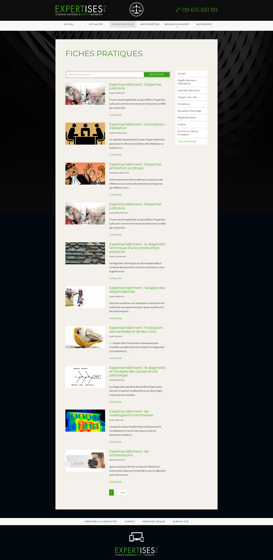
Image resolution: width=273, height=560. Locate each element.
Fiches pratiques (123, 24)
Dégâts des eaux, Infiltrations (187, 82)
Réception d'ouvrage (189, 111)
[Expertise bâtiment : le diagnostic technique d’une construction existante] (85, 253)
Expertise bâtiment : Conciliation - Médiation (138, 126)
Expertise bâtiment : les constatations (129, 453)
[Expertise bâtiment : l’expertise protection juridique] (85, 174)
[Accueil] (80, 10)
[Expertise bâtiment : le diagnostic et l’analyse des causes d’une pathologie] (85, 377)
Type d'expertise (186, 141)
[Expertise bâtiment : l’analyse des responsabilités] (85, 297)
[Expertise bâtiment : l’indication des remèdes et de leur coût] (85, 337)
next (122, 492)
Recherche (156, 74)
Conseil (181, 73)
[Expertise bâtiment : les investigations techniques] (85, 421)
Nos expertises (149, 24)
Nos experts (204, 24)
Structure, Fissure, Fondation (187, 133)
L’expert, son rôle (187, 97)
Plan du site (181, 521)
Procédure (183, 104)
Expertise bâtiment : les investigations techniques (131, 413)
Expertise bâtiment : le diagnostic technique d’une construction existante (137, 248)
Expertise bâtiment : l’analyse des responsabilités (137, 290)
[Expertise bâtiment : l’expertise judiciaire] (85, 94)
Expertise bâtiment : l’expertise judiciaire (135, 86)
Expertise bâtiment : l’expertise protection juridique (135, 166)
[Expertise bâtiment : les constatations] (85, 461)
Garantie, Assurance (188, 90)
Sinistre (181, 124)
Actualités (96, 24)
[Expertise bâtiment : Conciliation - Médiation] (85, 134)
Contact (129, 521)
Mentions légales (154, 521)
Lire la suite (115, 114)
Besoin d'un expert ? (177, 25)
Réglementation (186, 117)
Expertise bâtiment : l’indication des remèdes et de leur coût (136, 329)
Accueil (69, 24)
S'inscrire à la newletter (100, 521)
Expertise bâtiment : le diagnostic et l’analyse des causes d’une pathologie (137, 371)
